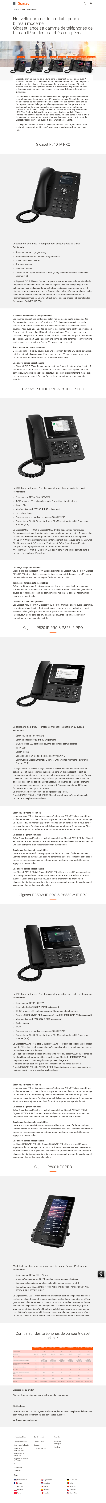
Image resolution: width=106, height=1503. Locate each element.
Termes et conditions (21, 1442)
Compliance (18, 1464)
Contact (36, 1445)
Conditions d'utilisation (21, 1445)
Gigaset (16, 9)
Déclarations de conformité (19, 1454)
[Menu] (14, 3)
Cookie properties (40, 1448)
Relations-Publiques (57, 1443)
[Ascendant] (102, 1489)
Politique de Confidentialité (19, 1449)
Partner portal (39, 1442)
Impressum (18, 1470)
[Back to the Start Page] (23, 3)
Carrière (57, 1447)
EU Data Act (18, 1467)
